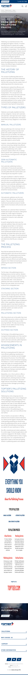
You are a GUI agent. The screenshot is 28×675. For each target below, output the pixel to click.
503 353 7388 (23, 1)
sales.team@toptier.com (15, 666)
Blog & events (8, 10)
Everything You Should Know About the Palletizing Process (9, 11)
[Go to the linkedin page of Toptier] (19, 659)
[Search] (22, 6)
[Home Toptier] (6, 6)
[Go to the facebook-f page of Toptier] (9, 659)
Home (2, 10)
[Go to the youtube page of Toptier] (14, 659)
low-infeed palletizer (14, 374)
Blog (14, 10)
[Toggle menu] (26, 6)
